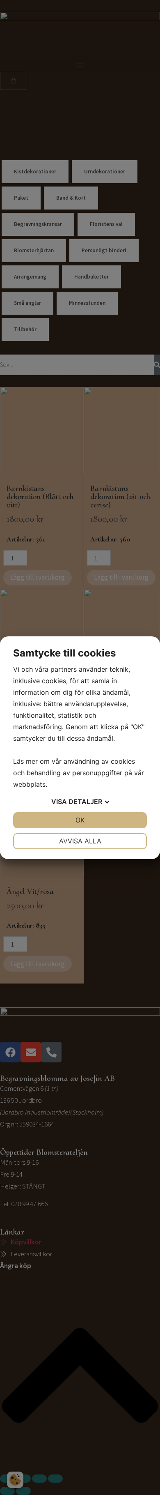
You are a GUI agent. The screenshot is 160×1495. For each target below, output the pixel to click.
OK (80, 820)
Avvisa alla (80, 841)
